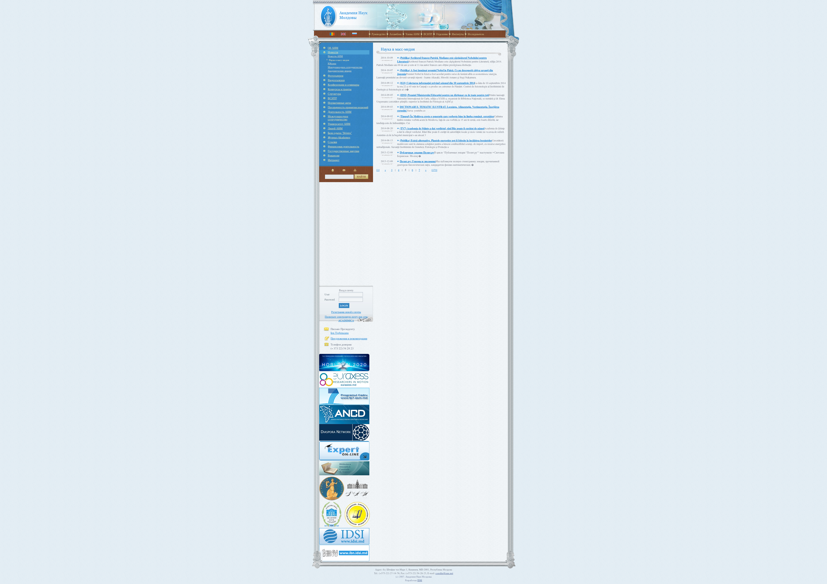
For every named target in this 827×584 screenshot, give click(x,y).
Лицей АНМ (335, 128)
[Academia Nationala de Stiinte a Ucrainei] (331, 526)
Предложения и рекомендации (349, 338)
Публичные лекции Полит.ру (417, 152)
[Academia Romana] (331, 500)
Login (344, 305)
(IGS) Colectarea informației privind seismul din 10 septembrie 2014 (437, 83)
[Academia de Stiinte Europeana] (357, 526)
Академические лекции (339, 70)
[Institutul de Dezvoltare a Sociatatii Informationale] (344, 543)
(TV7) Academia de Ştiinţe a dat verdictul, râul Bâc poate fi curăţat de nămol (442, 128)
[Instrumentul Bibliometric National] (344, 560)
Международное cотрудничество (345, 67)
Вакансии (333, 155)
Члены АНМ (413, 34)
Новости (333, 52)
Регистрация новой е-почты (346, 312)
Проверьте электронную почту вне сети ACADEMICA (346, 318)
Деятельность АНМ (339, 112)
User (327, 294)
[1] (377, 170)
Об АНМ (333, 48)
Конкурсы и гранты (339, 89)
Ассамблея (395, 34)
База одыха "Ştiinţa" (340, 133)
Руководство (379, 34)
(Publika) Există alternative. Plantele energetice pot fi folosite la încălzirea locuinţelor (446, 140)
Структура (334, 94)
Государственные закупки (343, 151)
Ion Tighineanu (340, 333)
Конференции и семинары (343, 85)
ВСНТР (428, 34)
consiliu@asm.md (444, 573)
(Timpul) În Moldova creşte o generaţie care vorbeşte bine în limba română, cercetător (447, 116)
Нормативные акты (339, 103)
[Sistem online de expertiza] (344, 460)
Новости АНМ (335, 56)
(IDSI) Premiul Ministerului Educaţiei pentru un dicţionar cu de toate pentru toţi (444, 95)
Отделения (442, 34)
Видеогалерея (336, 80)
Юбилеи (332, 63)
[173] (434, 170)
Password (330, 299)
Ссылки (332, 142)
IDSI (419, 580)
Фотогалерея (335, 75)
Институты (458, 34)
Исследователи (476, 34)
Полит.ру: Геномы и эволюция (418, 161)
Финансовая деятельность (343, 146)
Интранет (333, 160)
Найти (361, 176)
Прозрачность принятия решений (348, 107)
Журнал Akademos (339, 137)
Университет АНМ (339, 124)
